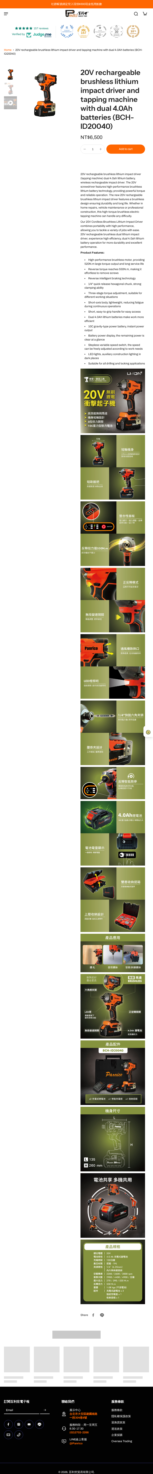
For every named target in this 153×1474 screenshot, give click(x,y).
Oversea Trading (121, 1441)
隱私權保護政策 (121, 1416)
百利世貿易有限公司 (81, 1472)
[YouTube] (29, 1424)
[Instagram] (18, 1424)
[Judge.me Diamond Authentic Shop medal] (67, 31)
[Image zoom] (46, 95)
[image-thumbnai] (10, 74)
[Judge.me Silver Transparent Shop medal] (100, 31)
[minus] (85, 149)
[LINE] (39, 1424)
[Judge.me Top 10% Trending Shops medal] (133, 31)
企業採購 (117, 1435)
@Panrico (76, 1443)
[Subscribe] (45, 1410)
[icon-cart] (144, 14)
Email (9, 1410)
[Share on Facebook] (93, 1315)
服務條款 (117, 1410)
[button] (125, 149)
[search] (135, 14)
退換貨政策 (118, 1422)
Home (8, 49)
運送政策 (117, 1428)
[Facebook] (8, 1424)
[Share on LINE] (102, 1315)
